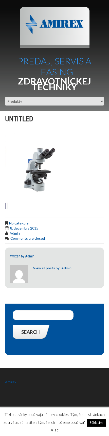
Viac (55, 430)
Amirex (10, 382)
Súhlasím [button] (96, 423)
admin (15, 233)
